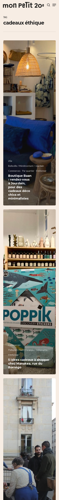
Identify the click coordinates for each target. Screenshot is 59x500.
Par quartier (28, 170)
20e (10, 160)
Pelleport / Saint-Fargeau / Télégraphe (27, 349)
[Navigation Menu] (54, 5)
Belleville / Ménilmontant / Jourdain (26, 165)
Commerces (14, 170)
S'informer (41, 170)
